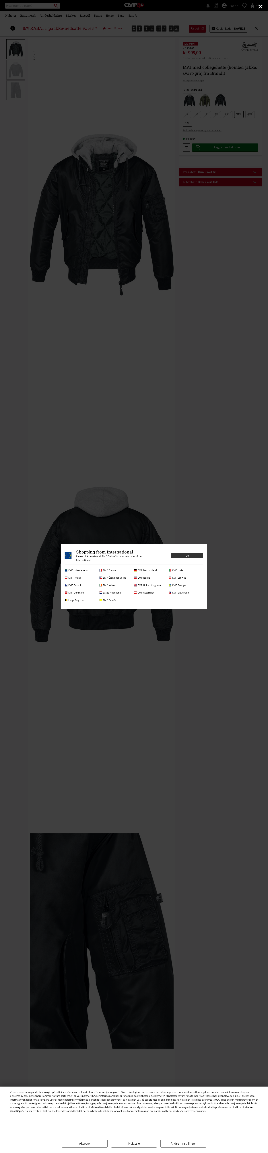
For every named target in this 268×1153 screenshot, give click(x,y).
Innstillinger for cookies (112, 1111)
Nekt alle (134, 1143)
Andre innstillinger (183, 1144)
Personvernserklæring (193, 1111)
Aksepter (85, 1143)
